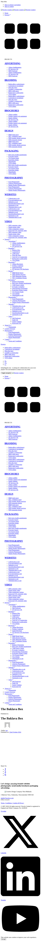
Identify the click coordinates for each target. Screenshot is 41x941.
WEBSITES (10, 194)
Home (6, 13)
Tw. (6, 363)
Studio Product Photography (16, 185)
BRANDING (11, 80)
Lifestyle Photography (15, 183)
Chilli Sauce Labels (18, 285)
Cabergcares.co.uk (14, 198)
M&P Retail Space (17, 273)
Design (10, 271)
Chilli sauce (15, 253)
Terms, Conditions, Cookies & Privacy (12, 803)
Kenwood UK (16, 323)
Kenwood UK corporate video (17, 230)
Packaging (11, 280)
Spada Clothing (17, 321)
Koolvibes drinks (13, 160)
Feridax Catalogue (17, 266)
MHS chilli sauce (13, 91)
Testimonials (12, 327)
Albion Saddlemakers (14, 67)
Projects (7, 15)
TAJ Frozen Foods (17, 292)
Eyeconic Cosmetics (18, 287)
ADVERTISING (12, 63)
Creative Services (10, 329)
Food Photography (14, 182)
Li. (5, 364)
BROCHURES (12, 110)
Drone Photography (14, 337)
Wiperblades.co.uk (17, 295)
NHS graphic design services (17, 138)
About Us (7, 325)
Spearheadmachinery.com (16, 203)
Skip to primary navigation (13, 5)
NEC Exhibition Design (19, 278)
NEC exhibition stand (14, 136)
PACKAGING (12, 151)
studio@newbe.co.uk (7, 798)
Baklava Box (16, 250)
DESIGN (9, 130)
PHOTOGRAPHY (14, 177)
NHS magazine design (15, 140)
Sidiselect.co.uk (13, 202)
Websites (11, 304)
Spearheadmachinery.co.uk (20, 313)
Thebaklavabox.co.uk (18, 306)
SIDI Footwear (12, 71)
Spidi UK (15, 320)
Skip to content (9, 6)
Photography (12, 297)
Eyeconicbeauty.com (18, 309)
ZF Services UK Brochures (20, 269)
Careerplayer (16, 252)
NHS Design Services (18, 274)
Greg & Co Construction (19, 257)
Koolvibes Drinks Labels (19, 290)
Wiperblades (12, 161)
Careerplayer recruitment (15, 86)
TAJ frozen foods (13, 158)
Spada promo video (14, 227)
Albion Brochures (17, 264)
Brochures (11, 262)
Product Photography (14, 334)
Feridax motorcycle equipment (17, 116)
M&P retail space (13, 135)
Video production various (16, 229)
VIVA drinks (12, 94)
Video (10, 316)
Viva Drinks (16, 260)
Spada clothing (12, 118)
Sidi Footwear (16, 245)
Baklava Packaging (18, 281)
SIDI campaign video (14, 225)
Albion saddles (12, 114)
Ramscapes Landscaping (15, 93)
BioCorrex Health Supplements (21, 283)
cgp (6, 730)
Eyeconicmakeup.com (15, 200)
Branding (11, 248)
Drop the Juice (12, 87)
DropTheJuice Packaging (19, 288)
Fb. (6, 361)
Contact (7, 339)
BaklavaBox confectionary (16, 84)
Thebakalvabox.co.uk (14, 207)
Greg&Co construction (15, 89)
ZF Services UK (13, 69)
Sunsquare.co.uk (13, 205)
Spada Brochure (17, 267)
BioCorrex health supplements (17, 155)
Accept (3, 939)
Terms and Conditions (15, 341)
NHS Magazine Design (19, 276)
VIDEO (8, 221)
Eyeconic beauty (13, 156)
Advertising (11, 241)
